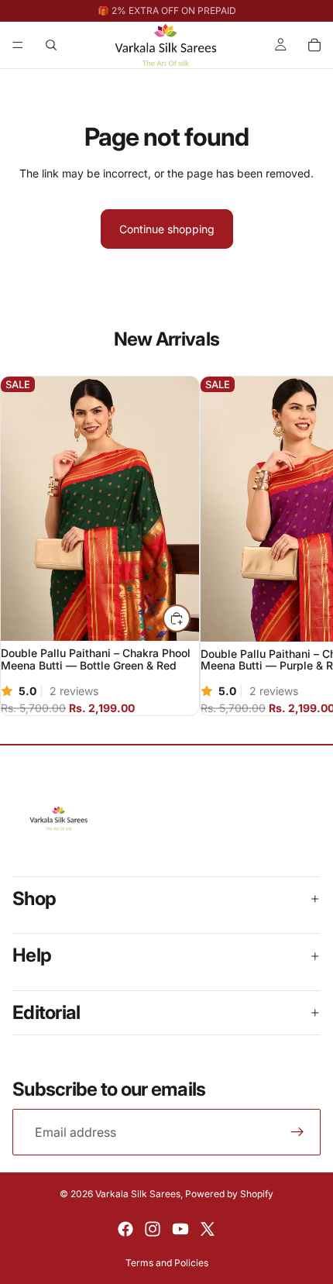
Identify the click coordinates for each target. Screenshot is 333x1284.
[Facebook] (125, 1229)
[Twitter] (207, 1229)
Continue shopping (167, 229)
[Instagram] (152, 1229)
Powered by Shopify (229, 1194)
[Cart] (314, 45)
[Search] (51, 45)
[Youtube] (180, 1229)
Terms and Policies (166, 1263)
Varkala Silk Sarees (137, 1194)
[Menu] (18, 45)
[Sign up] (297, 1132)
